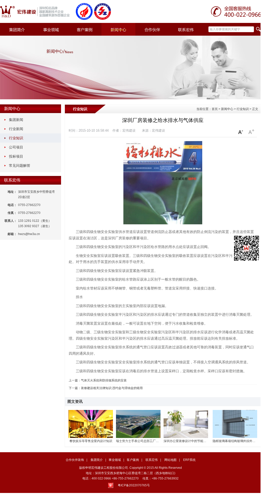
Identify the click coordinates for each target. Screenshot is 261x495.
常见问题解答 (19, 165)
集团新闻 (16, 120)
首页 (215, 109)
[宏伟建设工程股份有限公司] (37, 11)
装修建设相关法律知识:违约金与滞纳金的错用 (112, 388)
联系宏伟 (12, 180)
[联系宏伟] (186, 29)
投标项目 (16, 156)
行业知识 (16, 138)
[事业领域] (51, 29)
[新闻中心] (118, 29)
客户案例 (133, 460)
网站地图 (170, 460)
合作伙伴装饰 (75, 460)
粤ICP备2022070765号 (134, 485)
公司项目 (16, 147)
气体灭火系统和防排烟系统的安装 (104, 380)
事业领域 (115, 460)
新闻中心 (12, 108)
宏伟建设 (158, 130)
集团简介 (97, 460)
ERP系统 (189, 460)
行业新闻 (16, 129)
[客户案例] (85, 29)
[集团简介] (17, 29)
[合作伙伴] (152, 29)
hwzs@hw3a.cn (29, 234)
